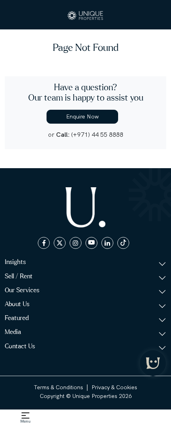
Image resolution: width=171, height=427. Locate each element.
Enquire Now (82, 116)
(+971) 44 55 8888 (97, 134)
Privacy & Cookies (114, 387)
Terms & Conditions (58, 387)
